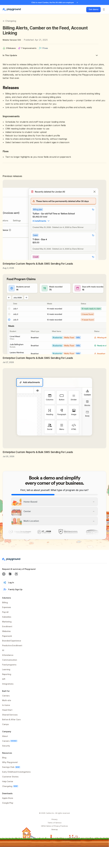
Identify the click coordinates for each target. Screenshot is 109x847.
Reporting (6, 674)
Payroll (5, 612)
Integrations (7, 684)
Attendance (7, 655)
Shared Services (10, 714)
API (3, 679)
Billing (5, 602)
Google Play (7, 803)
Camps (5, 724)
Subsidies (6, 617)
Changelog (7, 786)
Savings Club (8, 767)
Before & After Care (11, 719)
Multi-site (6, 700)
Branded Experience (11, 640)
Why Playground (10, 762)
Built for (6, 691)
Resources (7, 753)
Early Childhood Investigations (16, 772)
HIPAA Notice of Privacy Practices (54, 826)
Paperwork (7, 636)
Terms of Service (54, 823)
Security (6, 745)
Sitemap (54, 829)
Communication (9, 660)
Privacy (54, 819)
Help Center (7, 781)
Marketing (7, 621)
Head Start (7, 710)
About (5, 736)
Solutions (6, 598)
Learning (6, 669)
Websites (6, 631)
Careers (5, 741)
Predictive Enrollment (12, 645)
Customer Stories (10, 776)
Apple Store (7, 798)
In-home (6, 705)
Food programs (9, 664)
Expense (6, 607)
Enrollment (7, 626)
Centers (5, 695)
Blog (4, 757)
